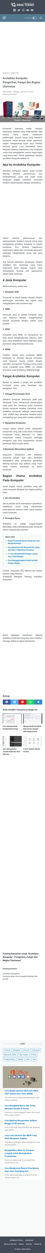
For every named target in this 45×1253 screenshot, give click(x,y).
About (21, 1244)
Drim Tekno (26, 1249)
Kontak (29, 1244)
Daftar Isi (37, 1244)
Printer (33, 1055)
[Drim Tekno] (22, 5)
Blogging (16, 1050)
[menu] (6, 18)
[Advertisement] (22, 47)
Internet (26, 1050)
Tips (34, 1059)
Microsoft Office (10, 1055)
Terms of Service (10, 1244)
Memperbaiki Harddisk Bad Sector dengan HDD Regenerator (32, 728)
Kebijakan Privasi (16, 1240)
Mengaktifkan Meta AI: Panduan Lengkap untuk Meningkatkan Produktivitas (19, 1153)
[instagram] (23, 10)
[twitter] (19, 10)
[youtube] (27, 10)
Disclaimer (29, 1240)
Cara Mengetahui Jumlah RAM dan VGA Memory (11, 751)
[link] (32, 10)
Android (7, 1050)
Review (20, 1059)
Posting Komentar (10, 94)
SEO (28, 1059)
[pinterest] (22, 702)
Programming (9, 1059)
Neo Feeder (23, 1055)
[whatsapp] (30, 702)
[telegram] (38, 702)
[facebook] (14, 10)
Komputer (36, 1050)
